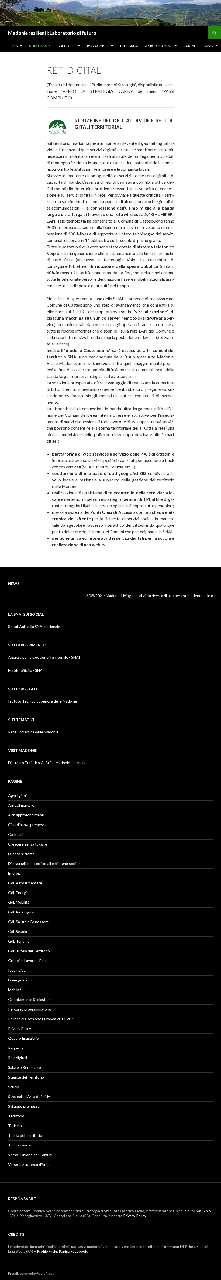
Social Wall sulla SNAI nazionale (34, 626)
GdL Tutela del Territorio (29, 951)
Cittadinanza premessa (27, 824)
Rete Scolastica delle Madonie (33, 732)
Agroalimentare (21, 805)
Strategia (38, 45)
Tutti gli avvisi (19, 1145)
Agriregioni (17, 795)
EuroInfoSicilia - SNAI (26, 670)
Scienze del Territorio (26, 1077)
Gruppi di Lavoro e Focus (28, 960)
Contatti (191, 45)
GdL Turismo (19, 941)
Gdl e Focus (66, 45)
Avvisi (209, 45)
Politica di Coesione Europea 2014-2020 (41, 1019)
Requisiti (15, 1048)
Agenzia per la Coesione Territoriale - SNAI (44, 657)
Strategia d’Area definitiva (30, 1096)
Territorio (16, 1116)
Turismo (15, 1125)
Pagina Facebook (73, 1251)
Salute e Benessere (24, 1067)
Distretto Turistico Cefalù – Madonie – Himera (47, 762)
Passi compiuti (98, 45)
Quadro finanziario (23, 1038)
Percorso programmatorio (29, 1009)
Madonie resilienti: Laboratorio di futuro (52, 33)
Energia (14, 873)
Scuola (13, 1086)
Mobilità (15, 989)
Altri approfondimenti (26, 815)
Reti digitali (17, 1057)
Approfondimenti (159, 45)
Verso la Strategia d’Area (29, 1164)
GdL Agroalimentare (25, 883)
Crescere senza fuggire (27, 844)
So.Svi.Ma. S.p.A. (198, 1211)
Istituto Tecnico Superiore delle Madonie (42, 701)
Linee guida (129, 45)
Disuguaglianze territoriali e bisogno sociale (44, 863)
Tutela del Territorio (25, 1135)
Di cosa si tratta (21, 853)
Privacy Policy (19, 1028)
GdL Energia (18, 892)
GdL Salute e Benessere (28, 921)
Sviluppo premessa (24, 1106)
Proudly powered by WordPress (31, 1273)
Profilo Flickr (47, 1251)
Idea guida (17, 970)
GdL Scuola (17, 931)
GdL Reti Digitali (21, 912)
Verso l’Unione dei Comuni (30, 1154)
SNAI (15, 45)
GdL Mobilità (18, 902)
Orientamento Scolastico (29, 999)
